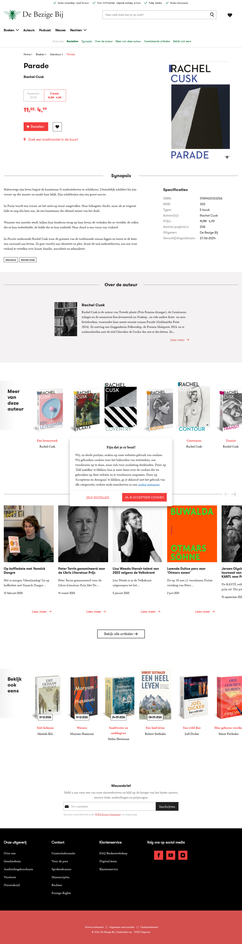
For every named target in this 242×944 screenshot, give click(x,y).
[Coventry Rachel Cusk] (121, 415)
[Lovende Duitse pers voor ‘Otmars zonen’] (192, 561)
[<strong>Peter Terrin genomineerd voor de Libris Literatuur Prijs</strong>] (83, 561)
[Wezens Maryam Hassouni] (82, 702)
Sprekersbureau (61, 869)
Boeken (9, 30)
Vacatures (10, 877)
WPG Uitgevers (142, 932)
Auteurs (29, 30)
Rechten (76, 30)
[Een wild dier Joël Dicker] (192, 702)
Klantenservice (108, 869)
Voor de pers (60, 861)
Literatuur (10, 259)
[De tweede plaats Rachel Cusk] (84, 415)
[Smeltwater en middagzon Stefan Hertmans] (118, 705)
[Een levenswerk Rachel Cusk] (47, 415)
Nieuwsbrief (12, 885)
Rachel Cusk (28, 259)
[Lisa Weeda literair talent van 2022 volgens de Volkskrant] (138, 561)
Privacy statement (94, 927)
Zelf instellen (97, 497)
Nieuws (60, 30)
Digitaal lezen (108, 861)
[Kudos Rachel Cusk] (157, 415)
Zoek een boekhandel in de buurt (53, 139)
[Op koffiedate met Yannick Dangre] (29, 561)
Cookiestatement (149, 927)
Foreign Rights (61, 893)
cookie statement (148, 484)
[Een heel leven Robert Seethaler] (155, 702)
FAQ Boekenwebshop (113, 853)
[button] (233, 494)
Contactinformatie (63, 853)
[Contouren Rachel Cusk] (194, 415)
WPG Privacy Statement (108, 814)
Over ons (10, 853)
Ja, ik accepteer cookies (144, 497)
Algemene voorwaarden (122, 927)
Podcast (45, 30)
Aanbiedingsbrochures (18, 869)
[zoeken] (212, 14)
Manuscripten (60, 877)
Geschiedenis (12, 861)
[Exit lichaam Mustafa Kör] (45, 702)
